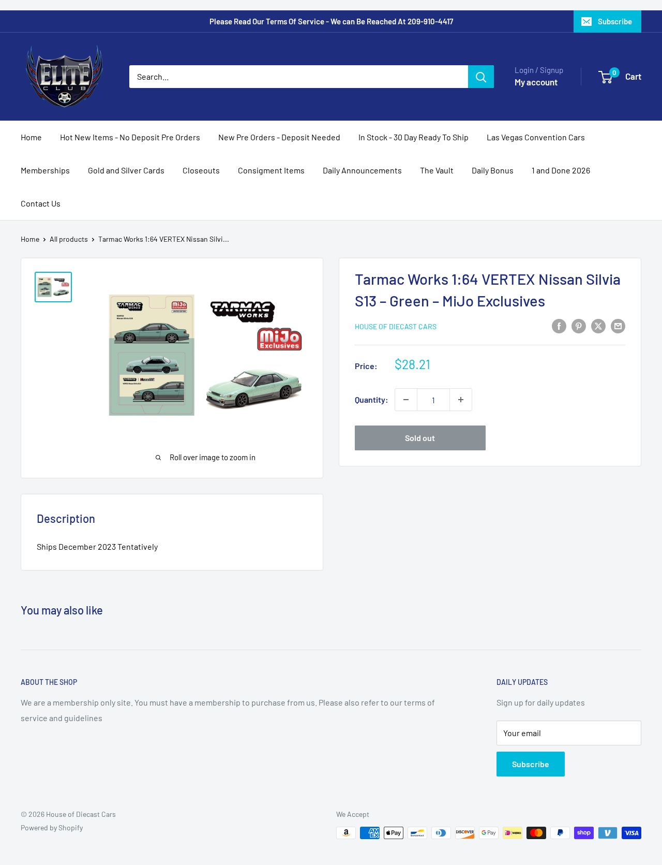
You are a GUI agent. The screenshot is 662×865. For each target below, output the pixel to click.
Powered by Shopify (52, 827)
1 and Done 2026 (561, 170)
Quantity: (371, 399)
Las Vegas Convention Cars (536, 137)
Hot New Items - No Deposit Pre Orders (130, 137)
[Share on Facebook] (559, 325)
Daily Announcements (362, 170)
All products (69, 238)
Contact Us (41, 203)
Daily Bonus (493, 170)
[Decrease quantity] (406, 399)
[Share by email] (618, 325)
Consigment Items (271, 170)
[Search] (481, 76)
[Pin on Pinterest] (578, 325)
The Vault (437, 170)
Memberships (45, 170)
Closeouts (201, 170)
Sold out (420, 438)
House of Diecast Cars (396, 326)
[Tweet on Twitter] (598, 325)
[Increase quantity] (461, 399)
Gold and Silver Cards (126, 170)
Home (31, 137)
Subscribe (615, 21)
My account (536, 82)
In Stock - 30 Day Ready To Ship (413, 137)
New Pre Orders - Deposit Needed (279, 137)
